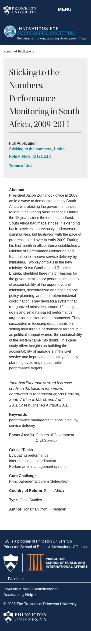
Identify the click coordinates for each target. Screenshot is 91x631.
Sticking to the (35, 149)
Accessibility (18, 595)
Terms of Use (20, 166)
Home (7, 51)
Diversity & (29, 589)
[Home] (46, 35)
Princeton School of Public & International (44, 547)
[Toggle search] (84, 9)
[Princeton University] (22, 10)
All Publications (24, 51)
